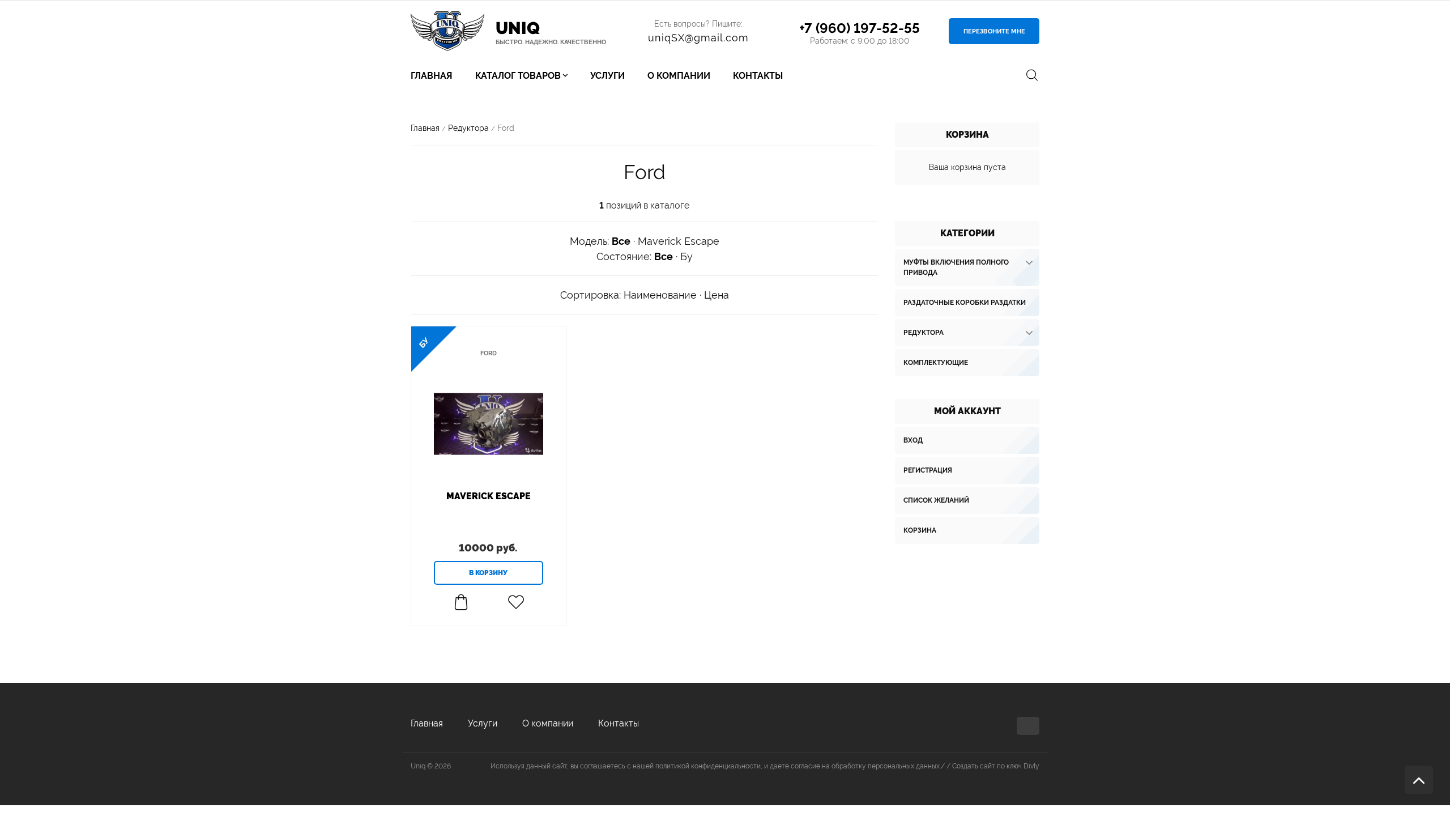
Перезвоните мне (994, 31)
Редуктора (923, 333)
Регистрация (927, 470)
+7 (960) (859, 28)
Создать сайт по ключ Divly (995, 766)
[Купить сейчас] (461, 602)
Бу (686, 256)
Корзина (919, 530)
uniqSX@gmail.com (698, 38)
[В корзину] (488, 573)
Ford (488, 353)
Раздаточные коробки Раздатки (964, 303)
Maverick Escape (678, 241)
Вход (913, 440)
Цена (716, 295)
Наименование (660, 295)
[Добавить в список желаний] (515, 602)
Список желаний (936, 500)
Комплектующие (935, 363)
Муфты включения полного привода (956, 267)
